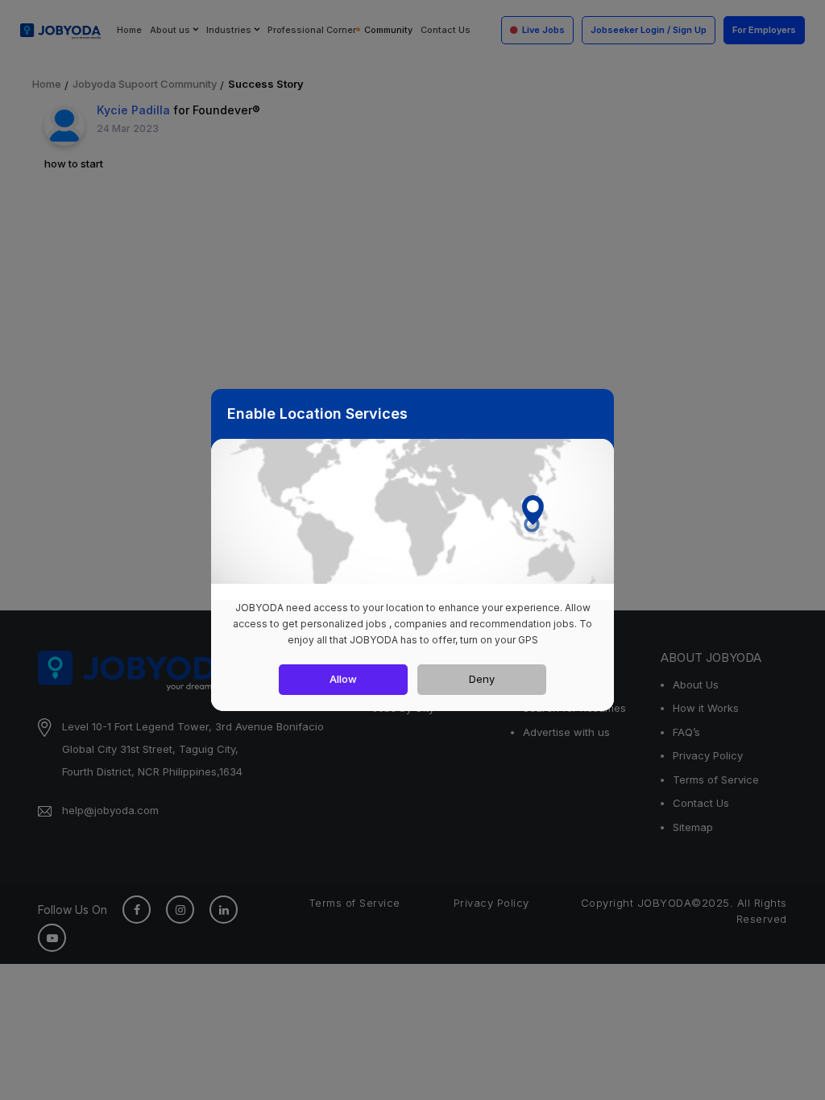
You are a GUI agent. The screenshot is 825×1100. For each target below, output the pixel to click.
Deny (482, 678)
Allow (343, 678)
